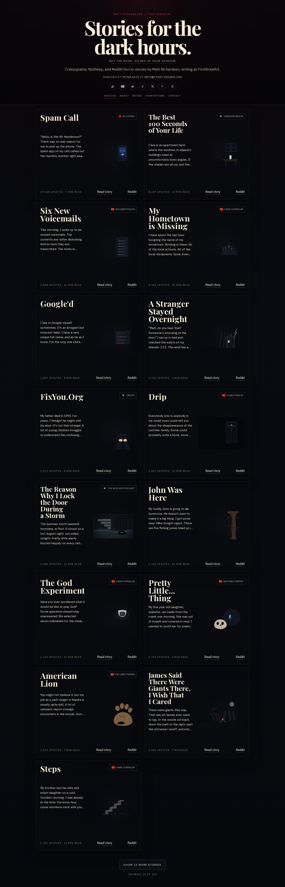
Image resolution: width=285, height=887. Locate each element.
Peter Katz (131, 77)
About (124, 95)
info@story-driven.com (163, 77)
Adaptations (155, 95)
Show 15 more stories (142, 864)
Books (137, 95)
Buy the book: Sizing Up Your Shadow (142, 61)
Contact (174, 95)
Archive (110, 95)
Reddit (132, 192)
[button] (88, 154)
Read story (104, 192)
